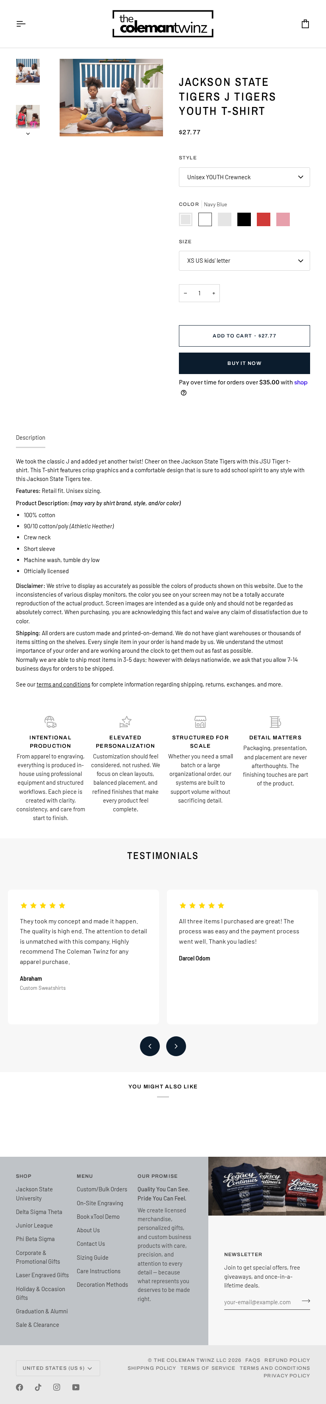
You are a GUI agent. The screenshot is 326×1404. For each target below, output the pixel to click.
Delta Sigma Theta (39, 1211)
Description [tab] (30, 437)
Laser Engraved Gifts (42, 1274)
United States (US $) (54, 1368)
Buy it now (244, 363)
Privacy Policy (287, 1376)
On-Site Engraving (100, 1202)
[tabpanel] (163, 573)
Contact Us (91, 1243)
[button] (163, 650)
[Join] (303, 1300)
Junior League (34, 1225)
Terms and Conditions (275, 1368)
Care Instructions (98, 1270)
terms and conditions (63, 684)
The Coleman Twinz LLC (190, 1360)
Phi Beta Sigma (35, 1238)
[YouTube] (76, 1387)
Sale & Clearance (37, 1324)
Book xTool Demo (98, 1216)
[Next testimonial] (176, 1046)
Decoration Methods (102, 1284)
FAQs (253, 1360)
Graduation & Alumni (42, 1311)
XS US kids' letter (208, 260)
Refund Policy (287, 1360)
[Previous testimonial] (150, 1046)
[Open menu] (28, 24)
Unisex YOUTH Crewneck (218, 176)
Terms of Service (208, 1368)
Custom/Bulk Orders (102, 1189)
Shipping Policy (152, 1368)
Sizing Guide (93, 1257)
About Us (88, 1229)
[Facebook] (19, 1387)
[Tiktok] (38, 1387)
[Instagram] (56, 1387)
